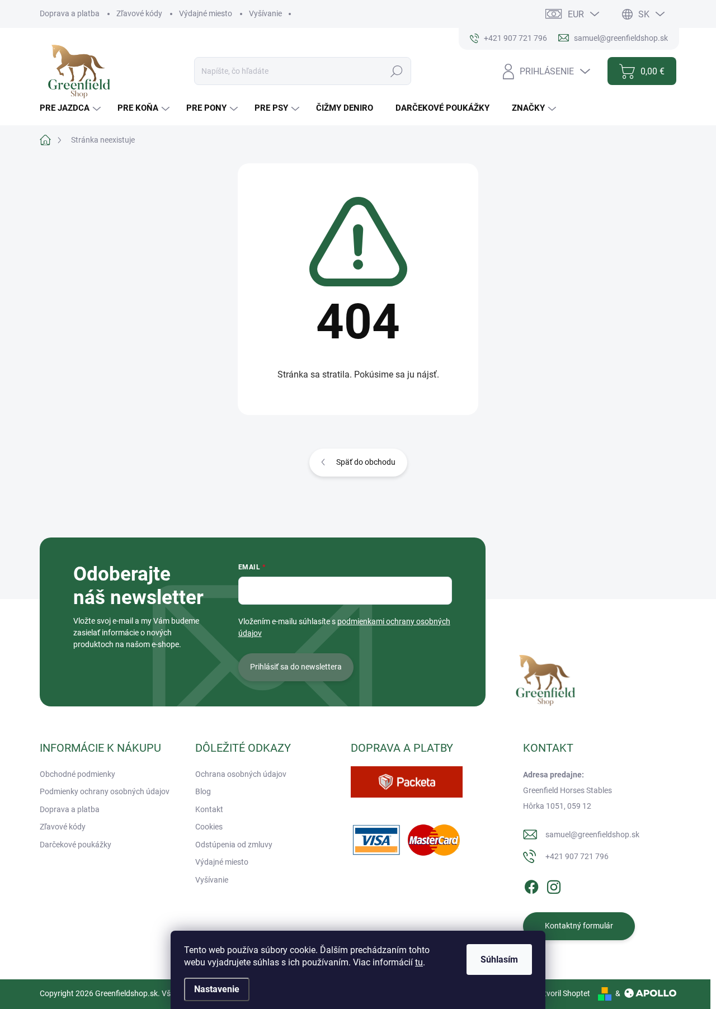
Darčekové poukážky (75, 844)
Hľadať (397, 71)
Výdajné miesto (205, 13)
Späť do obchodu (365, 462)
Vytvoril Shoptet (562, 993)
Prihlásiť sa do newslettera (296, 666)
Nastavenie (216, 989)
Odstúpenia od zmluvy (233, 844)
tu (419, 962)
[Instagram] (553, 884)
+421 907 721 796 (577, 856)
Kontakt (209, 809)
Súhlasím (499, 959)
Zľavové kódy (139, 13)
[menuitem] (71, 108)
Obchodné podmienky (77, 774)
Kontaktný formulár (579, 925)
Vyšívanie (265, 13)
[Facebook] (531, 884)
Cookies (209, 826)
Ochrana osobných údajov (240, 774)
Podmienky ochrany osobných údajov (104, 791)
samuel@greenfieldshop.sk (592, 834)
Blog (203, 791)
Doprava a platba (70, 13)
